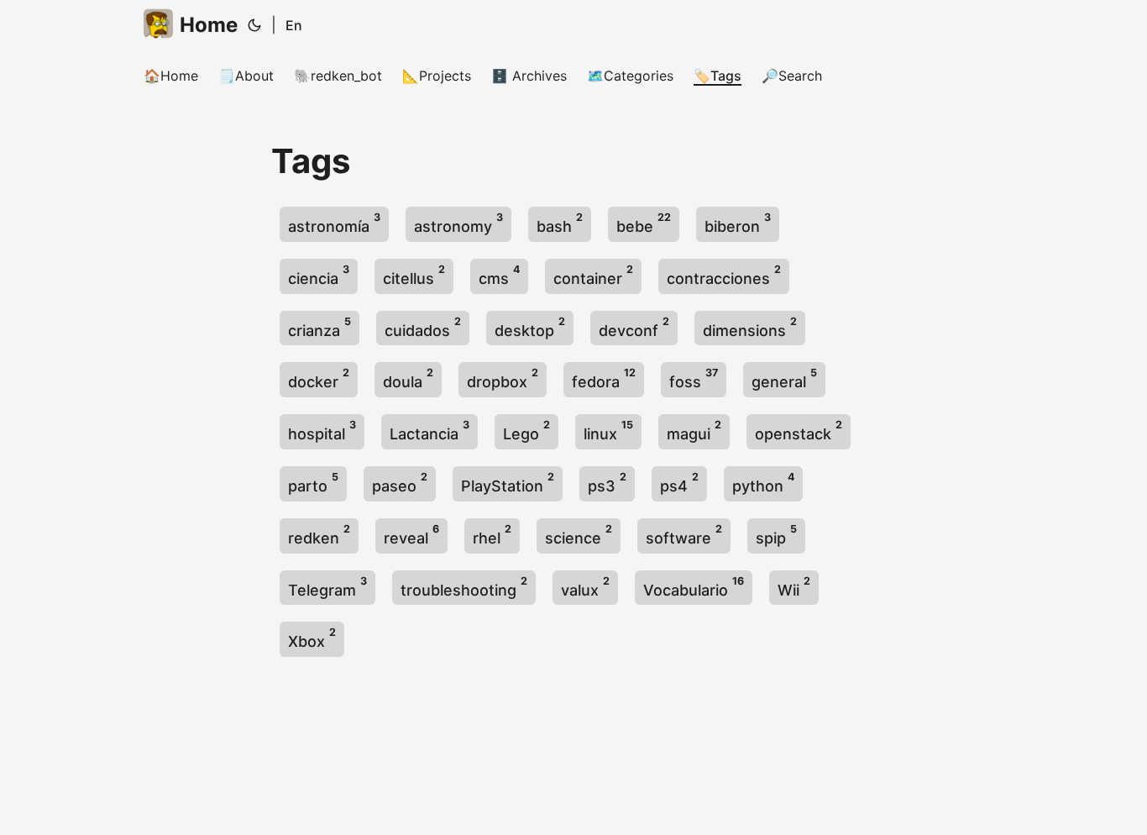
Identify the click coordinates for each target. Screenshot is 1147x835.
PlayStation (507, 482)
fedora (604, 378)
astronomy (458, 223)
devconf (634, 327)
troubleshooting (464, 587)
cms (499, 275)
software (684, 535)
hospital (322, 430)
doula (408, 378)
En (293, 25)
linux (608, 430)
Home (209, 25)
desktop (530, 327)
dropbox (502, 378)
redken (319, 535)
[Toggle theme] (254, 25)
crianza (319, 327)
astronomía (334, 223)
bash (560, 223)
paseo (399, 482)
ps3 (607, 482)
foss (693, 378)
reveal (411, 535)
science (578, 535)
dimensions (750, 327)
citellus (414, 275)
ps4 (679, 482)
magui (694, 430)
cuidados (423, 327)
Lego (526, 430)
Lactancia (429, 430)
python (763, 482)
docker (318, 378)
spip (776, 535)
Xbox (312, 638)
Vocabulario (693, 587)
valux (585, 587)
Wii (794, 587)
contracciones (724, 275)
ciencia (318, 275)
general (784, 378)
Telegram (327, 587)
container (593, 275)
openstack (798, 430)
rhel (492, 535)
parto (313, 482)
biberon (737, 223)
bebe (643, 223)
